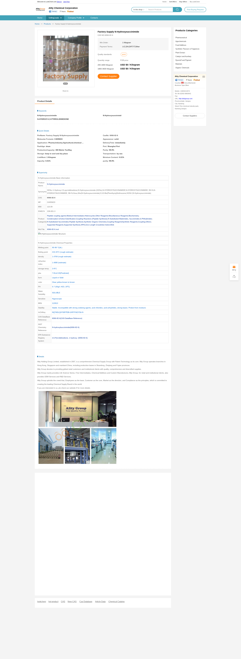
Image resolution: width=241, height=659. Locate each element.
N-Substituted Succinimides (58, 222)
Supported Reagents (55, 225)
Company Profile (75, 18)
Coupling (141, 222)
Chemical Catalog (116, 602)
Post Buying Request (195, 10)
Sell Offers (173, 2)
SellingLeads (54, 18)
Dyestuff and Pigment (183, 60)
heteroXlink (109, 225)
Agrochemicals (180, 41)
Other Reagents (102, 216)
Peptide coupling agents (56, 216)
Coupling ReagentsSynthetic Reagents (122, 222)
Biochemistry (134, 216)
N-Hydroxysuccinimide (56, 184)
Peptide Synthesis (76, 222)
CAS (63, 602)
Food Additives (180, 45)
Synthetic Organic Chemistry (95, 222)
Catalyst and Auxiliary (183, 56)
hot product (53, 602)
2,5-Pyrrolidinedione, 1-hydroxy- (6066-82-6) (70, 338)
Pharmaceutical (181, 38)
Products (47, 24)
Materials (178, 64)
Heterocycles (90, 216)
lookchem (41, 602)
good (124, 54)
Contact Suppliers (190, 116)
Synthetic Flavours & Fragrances (187, 49)
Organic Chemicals (182, 68)
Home (164, 2)
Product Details (44, 101)
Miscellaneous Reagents (118, 216)
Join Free (66, 2)
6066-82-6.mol (53, 229)
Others (148, 222)
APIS (83, 225)
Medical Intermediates (75, 216)
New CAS (72, 602)
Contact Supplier (108, 76)
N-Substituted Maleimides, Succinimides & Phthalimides (130, 219)
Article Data (100, 602)
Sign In (59, 2)
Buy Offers (183, 2)
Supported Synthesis (72, 225)
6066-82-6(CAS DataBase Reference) (67, 318)
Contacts (94, 18)
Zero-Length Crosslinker (95, 225)
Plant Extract (180, 53)
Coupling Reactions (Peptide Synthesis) (91, 219)
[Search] (177, 9)
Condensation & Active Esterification (61, 219)
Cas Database (85, 602)
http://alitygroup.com (185, 99)
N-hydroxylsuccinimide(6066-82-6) (65, 327)
